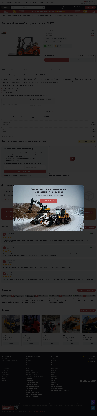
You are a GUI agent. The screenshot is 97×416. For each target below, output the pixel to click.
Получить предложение (48, 200)
